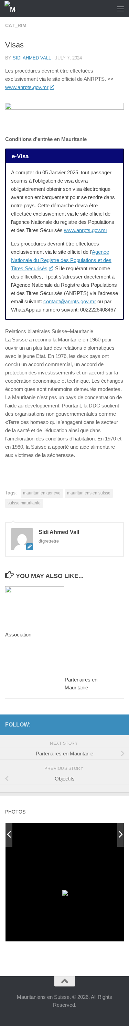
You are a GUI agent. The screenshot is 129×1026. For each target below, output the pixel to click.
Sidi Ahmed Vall (32, 58)
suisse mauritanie (24, 503)
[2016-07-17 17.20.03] (44, 835)
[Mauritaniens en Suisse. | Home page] (12, 9)
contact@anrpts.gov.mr (69, 301)
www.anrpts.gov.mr (27, 87)
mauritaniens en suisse (88, 493)
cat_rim (15, 25)
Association (18, 634)
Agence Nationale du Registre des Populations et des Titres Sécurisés (61, 260)
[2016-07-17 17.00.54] (93, 835)
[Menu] (120, 8)
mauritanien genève (42, 493)
